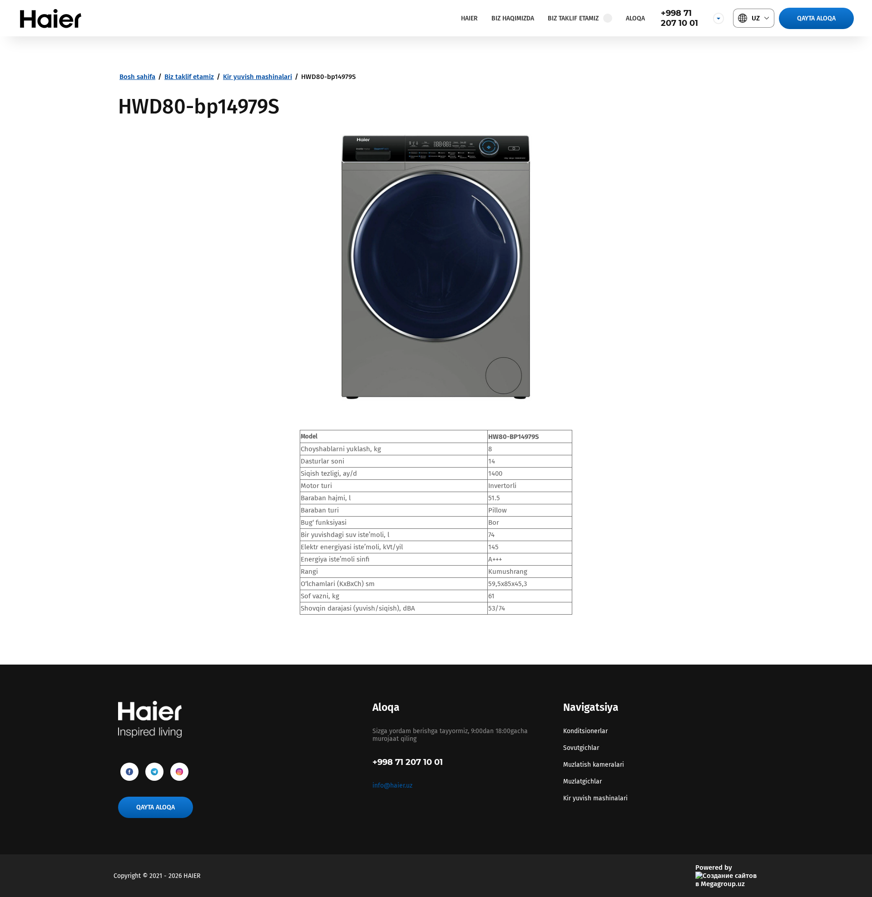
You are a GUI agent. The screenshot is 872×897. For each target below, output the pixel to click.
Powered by (713, 867)
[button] (816, 18)
